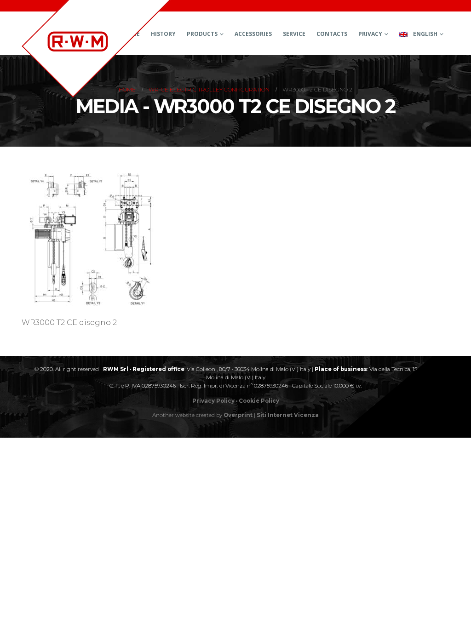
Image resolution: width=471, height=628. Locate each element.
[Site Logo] (96, 48)
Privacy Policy (213, 401)
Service (294, 34)
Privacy (370, 34)
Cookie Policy (259, 401)
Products (202, 34)
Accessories (253, 34)
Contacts (331, 34)
